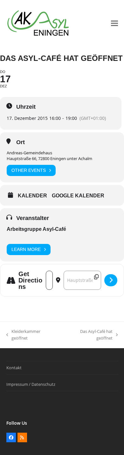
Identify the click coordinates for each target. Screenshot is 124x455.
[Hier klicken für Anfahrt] (110, 280)
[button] (114, 23)
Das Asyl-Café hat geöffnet (88, 335)
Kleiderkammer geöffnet (23, 335)
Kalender (32, 195)
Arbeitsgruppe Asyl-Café (36, 229)
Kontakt (14, 368)
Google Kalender (78, 195)
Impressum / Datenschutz (30, 384)
